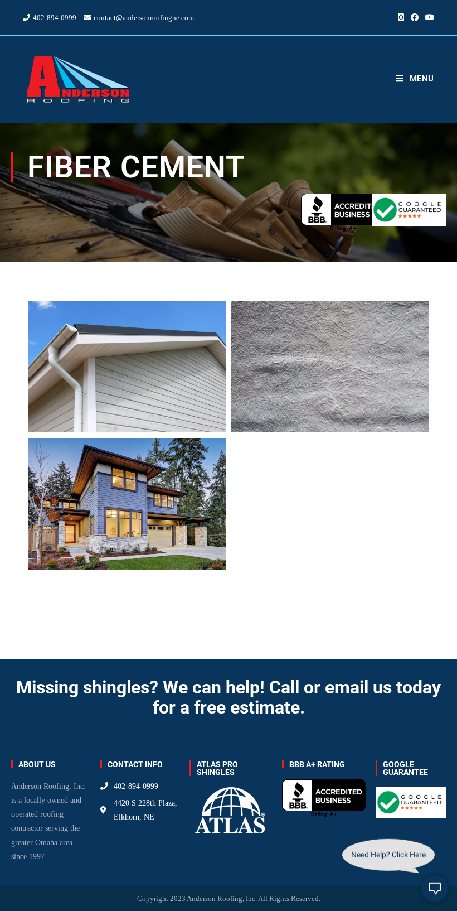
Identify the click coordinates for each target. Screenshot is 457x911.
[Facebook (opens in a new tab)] (414, 17)
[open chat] (434, 888)
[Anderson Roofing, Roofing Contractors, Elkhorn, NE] (343, 213)
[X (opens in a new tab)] (401, 17)
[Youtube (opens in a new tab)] (428, 17)
